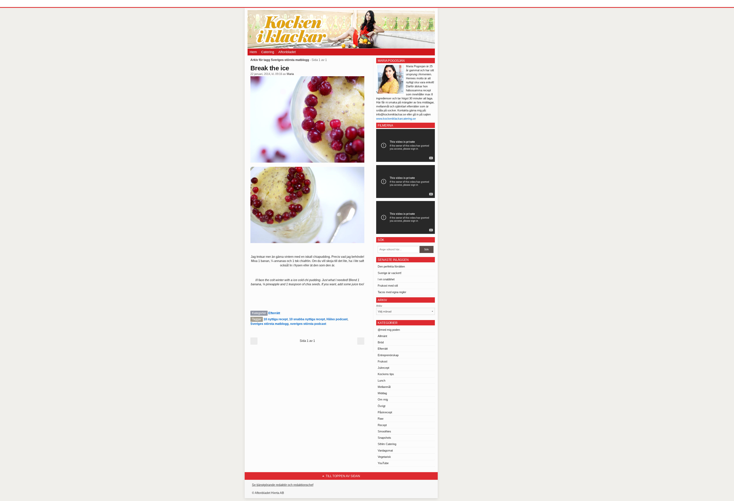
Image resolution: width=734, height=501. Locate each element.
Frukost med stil (388, 285)
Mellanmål (384, 386)
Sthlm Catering (387, 444)
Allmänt (382, 336)
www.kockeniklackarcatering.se (396, 118)
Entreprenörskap (388, 355)
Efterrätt (274, 313)
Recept (382, 425)
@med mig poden (389, 329)
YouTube (383, 463)
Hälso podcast (337, 319)
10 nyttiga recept (276, 319)
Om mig (383, 399)
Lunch (381, 380)
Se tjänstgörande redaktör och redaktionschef (282, 484)
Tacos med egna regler (392, 292)
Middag (382, 393)
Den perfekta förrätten (391, 266)
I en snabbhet (386, 279)
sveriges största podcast (308, 323)
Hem (253, 52)
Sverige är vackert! (389, 273)
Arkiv (379, 305)
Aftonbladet (287, 52)
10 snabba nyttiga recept (307, 319)
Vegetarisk (384, 456)
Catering (267, 52)
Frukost (382, 361)
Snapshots (384, 437)
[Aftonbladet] (262, 4)
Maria (290, 73)
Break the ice (269, 68)
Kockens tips (386, 374)
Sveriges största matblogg (269, 323)
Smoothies (384, 431)
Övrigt (381, 406)
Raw (380, 418)
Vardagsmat (385, 450)
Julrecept (383, 367)
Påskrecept (385, 412)
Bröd (381, 342)
